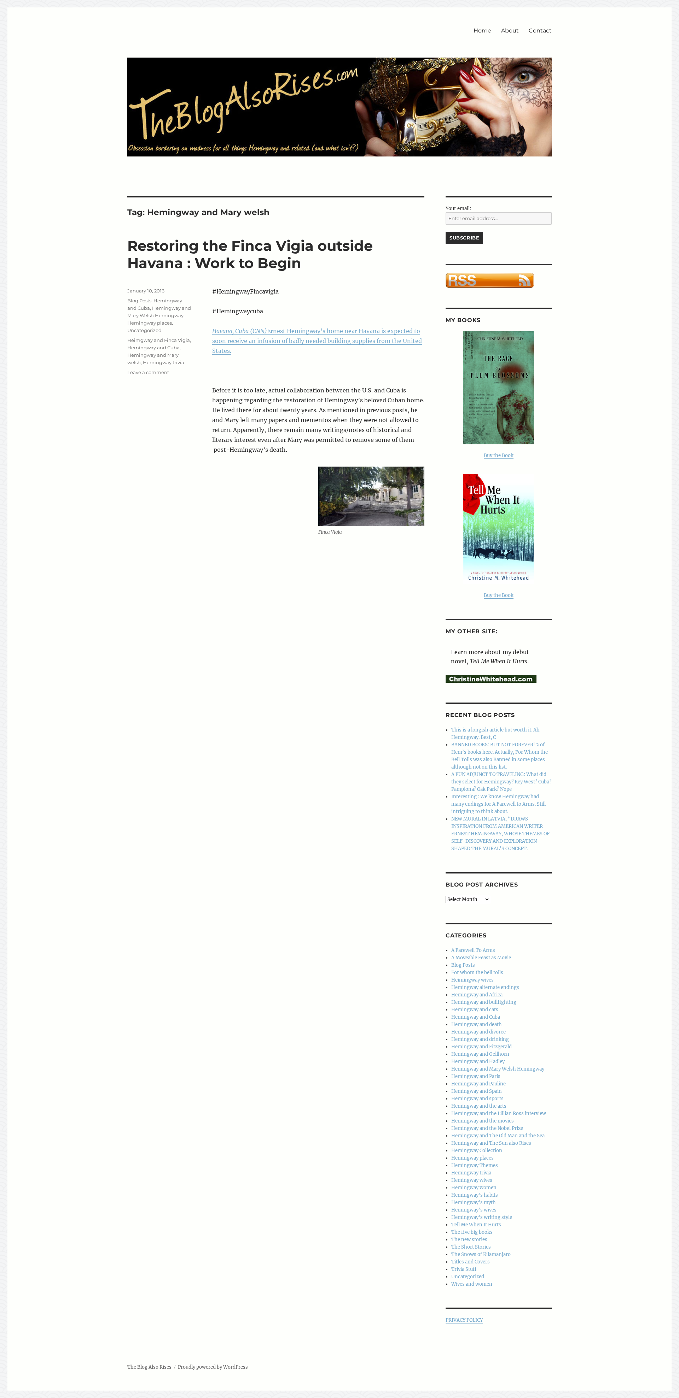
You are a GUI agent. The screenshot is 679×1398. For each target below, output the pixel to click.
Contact (540, 30)
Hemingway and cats (474, 1010)
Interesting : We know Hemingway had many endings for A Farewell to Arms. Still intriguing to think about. (498, 804)
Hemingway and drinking (480, 1039)
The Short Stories (471, 1247)
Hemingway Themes (474, 1165)
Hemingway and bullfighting (483, 1002)
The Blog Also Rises (149, 1367)
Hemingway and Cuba (153, 347)
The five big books (472, 1232)
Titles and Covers (470, 1262)
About (510, 30)
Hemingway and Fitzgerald (481, 1047)
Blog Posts (139, 300)
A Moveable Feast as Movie (481, 958)
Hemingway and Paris (475, 1076)
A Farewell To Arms (473, 950)
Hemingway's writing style (481, 1217)
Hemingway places (149, 323)
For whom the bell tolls (477, 973)
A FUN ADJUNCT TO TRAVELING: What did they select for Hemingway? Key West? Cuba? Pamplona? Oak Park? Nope (501, 781)
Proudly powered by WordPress (213, 1367)
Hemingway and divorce (478, 1032)
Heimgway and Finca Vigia (158, 340)
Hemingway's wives (474, 1210)
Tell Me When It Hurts (476, 1225)
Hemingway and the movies (482, 1121)
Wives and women (471, 1284)
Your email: (458, 209)
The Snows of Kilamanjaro (481, 1254)
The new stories (469, 1240)
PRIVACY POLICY (464, 1320)
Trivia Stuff (463, 1269)
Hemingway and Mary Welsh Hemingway (497, 1069)
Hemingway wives (471, 1180)
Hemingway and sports (477, 1099)
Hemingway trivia (163, 362)
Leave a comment (148, 372)
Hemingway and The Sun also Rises (491, 1143)
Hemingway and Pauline (478, 1084)
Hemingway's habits (474, 1195)
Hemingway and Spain (476, 1091)
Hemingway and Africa (477, 995)
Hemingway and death (476, 1024)
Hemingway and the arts (478, 1106)
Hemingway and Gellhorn (480, 1054)
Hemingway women (474, 1188)
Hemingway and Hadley (478, 1062)
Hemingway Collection (476, 1151)
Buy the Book (498, 455)
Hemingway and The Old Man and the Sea (498, 1136)
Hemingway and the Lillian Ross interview (498, 1113)
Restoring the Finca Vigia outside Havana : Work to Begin (250, 254)
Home (482, 30)
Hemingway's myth (473, 1202)
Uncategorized (144, 330)
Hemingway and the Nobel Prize (487, 1128)
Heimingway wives (472, 980)
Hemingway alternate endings (485, 987)
